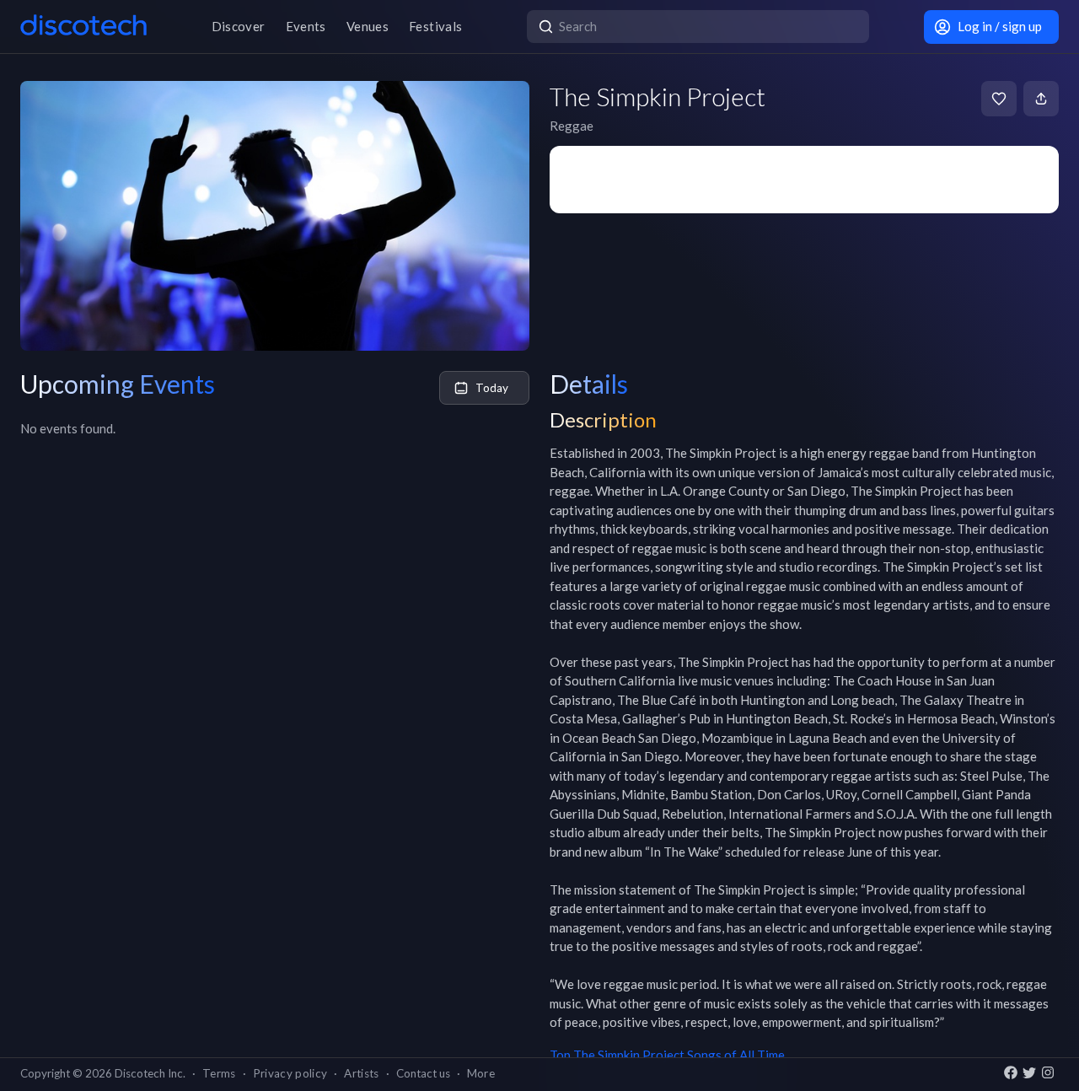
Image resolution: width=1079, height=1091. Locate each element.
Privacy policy (290, 1073)
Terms (219, 1073)
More (481, 1073)
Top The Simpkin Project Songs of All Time (667, 1054)
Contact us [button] (423, 1073)
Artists (361, 1073)
